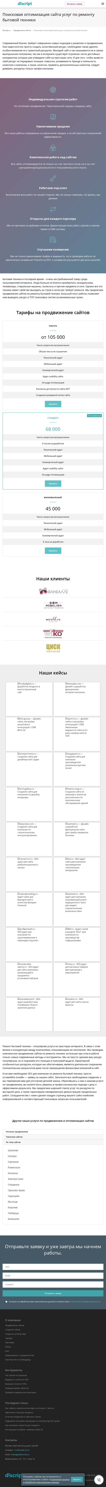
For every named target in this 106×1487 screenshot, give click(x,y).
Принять (77, 1479)
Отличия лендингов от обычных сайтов (23, 1416)
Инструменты (13, 1370)
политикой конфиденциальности (85, 1301)
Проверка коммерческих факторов (20, 1392)
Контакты (11, 1440)
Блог (7, 1351)
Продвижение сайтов (14, 1325)
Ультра (53, 326)
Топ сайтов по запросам (16, 1375)
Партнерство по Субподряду (18, 1359)
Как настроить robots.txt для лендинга (22, 1425)
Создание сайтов (12, 1329)
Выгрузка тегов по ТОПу (16, 1384)
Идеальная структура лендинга (19, 1412)
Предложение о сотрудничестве (19, 1355)
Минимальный (53, 497)
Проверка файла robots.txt (17, 1388)
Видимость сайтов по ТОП (16, 1379)
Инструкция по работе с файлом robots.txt (24, 1429)
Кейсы (8, 1347)
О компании (13, 1320)
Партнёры (9, 1342)
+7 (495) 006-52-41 (22, 1450)
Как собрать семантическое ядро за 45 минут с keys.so (29, 1408)
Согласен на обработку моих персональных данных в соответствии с (54, 1301)
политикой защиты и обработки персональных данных (46, 1481)
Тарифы (8, 1338)
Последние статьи (16, 1403)
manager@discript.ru (20, 1454)
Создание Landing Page (15, 1334)
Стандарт (53, 418)
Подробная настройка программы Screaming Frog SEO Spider (32, 1421)
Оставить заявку (74, 4)
